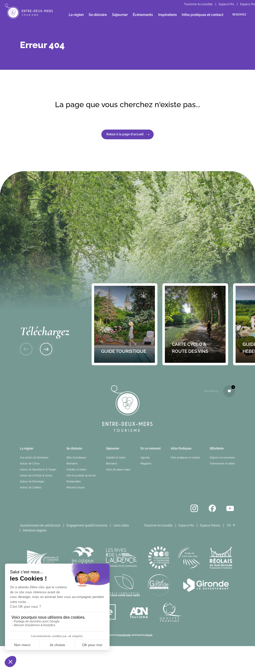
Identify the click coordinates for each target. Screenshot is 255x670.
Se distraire (98, 15)
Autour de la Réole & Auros (36, 475)
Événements (143, 15)
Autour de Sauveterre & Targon (38, 469)
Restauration (73, 481)
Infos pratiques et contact (202, 15)
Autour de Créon (30, 463)
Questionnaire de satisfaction (40, 525)
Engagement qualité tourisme (86, 525)
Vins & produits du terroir (81, 475)
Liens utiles (121, 525)
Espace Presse (210, 525)
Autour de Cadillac (30, 487)
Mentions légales (35, 530)
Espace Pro (226, 4)
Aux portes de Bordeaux (34, 457)
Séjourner (120, 15)
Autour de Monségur (32, 481)
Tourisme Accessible (198, 4)
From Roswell (124, 635)
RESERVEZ (239, 14)
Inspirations (167, 15)
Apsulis (148, 635)
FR (229, 525)
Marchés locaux (75, 487)
